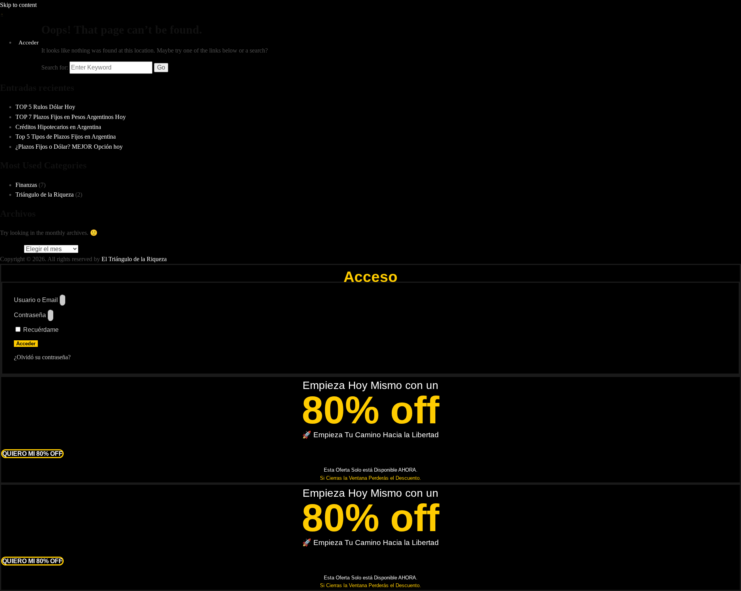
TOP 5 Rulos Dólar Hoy (45, 107)
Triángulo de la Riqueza (44, 194)
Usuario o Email (36, 300)
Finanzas (26, 185)
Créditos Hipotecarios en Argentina (58, 127)
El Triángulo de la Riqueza (134, 259)
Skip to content (18, 5)
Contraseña (30, 315)
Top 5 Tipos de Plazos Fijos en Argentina (65, 136)
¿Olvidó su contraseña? (42, 357)
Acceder (29, 42)
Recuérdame (40, 329)
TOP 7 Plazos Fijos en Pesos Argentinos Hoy (70, 117)
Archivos (11, 249)
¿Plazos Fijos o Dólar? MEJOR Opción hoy (69, 146)
